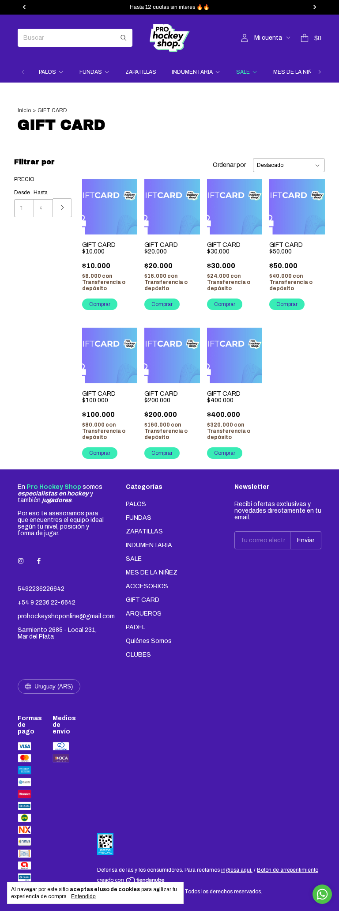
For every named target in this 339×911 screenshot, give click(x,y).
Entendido (83, 896)
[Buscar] (123, 38)
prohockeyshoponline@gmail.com (66, 616)
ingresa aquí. (236, 870)
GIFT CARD (142, 600)
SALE (243, 72)
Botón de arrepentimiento (287, 870)
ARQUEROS (144, 613)
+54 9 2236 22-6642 (46, 602)
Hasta (41, 192)
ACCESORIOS (147, 586)
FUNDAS (90, 72)
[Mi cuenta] (244, 38)
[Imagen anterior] (95, 201)
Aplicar (62, 207)
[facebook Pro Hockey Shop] (39, 561)
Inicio (24, 110)
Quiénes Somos (149, 641)
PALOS (47, 72)
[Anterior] (23, 72)
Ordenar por (229, 165)
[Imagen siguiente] (124, 201)
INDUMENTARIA (192, 72)
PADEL (135, 627)
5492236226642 (41, 589)
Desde (22, 192)
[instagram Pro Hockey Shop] (21, 561)
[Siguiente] (319, 72)
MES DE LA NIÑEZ (296, 72)
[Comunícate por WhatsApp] (322, 894)
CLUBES (138, 654)
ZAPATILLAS (140, 72)
